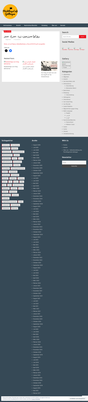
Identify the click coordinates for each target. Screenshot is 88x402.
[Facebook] (64, 49)
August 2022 (36, 267)
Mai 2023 (35, 244)
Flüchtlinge (6, 168)
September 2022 (38, 265)
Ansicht (18, 25)
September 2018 (38, 385)
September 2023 (38, 234)
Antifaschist (6, 148)
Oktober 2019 (37, 352)
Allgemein (8, 39)
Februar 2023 (37, 252)
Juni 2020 (36, 331)
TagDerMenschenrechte (9, 201)
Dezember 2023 (37, 226)
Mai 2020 (35, 334)
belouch (16, 155)
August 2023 (36, 237)
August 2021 (36, 298)
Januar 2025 (36, 193)
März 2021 (36, 308)
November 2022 (37, 260)
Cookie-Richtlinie (36, 399)
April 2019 (36, 367)
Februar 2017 (37, 393)
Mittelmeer (6, 188)
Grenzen (5, 178)
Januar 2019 (36, 375)
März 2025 (36, 188)
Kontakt (62, 25)
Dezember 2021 (37, 288)
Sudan (65, 126)
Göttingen (13, 178)
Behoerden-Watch (71, 88)
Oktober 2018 (37, 383)
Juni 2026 (36, 150)
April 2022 (36, 278)
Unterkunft (6, 205)
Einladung (44, 25)
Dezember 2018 (37, 377)
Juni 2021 (36, 303)
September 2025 (38, 173)
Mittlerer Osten (70, 124)
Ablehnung (6, 145)
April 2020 (36, 337)
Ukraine (65, 131)
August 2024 (36, 206)
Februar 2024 (37, 221)
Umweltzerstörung (68, 133)
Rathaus (5, 191)
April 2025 (36, 186)
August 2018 (36, 388)
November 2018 (37, 380)
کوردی (67, 117)
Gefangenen (66, 97)
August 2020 (36, 326)
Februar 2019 (37, 372)
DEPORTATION (7, 161)
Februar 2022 (37, 283)
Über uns (54, 25)
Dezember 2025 (37, 165)
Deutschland (69, 122)
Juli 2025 (35, 178)
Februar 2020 (37, 342)
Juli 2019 (35, 360)
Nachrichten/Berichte (30, 25)
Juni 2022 (36, 273)
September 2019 (38, 354)
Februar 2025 (37, 191)
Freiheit (5, 171)
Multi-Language (67, 111)
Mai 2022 (35, 275)
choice (14, 158)
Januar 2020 (36, 344)
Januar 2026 (36, 163)
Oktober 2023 (37, 232)
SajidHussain (6, 195)
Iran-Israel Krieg (67, 101)
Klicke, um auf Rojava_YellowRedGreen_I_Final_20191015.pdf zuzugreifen (24, 44)
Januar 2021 (36, 313)
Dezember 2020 (37, 316)
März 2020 (36, 339)
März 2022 (36, 280)
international (66, 99)
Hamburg (21, 178)
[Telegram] (82, 49)
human (5, 181)
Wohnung (14, 208)
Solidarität (6, 198)
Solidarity (15, 195)
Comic (21, 158)
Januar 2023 (36, 255)
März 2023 (36, 250)
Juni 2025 (36, 180)
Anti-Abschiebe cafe (69, 81)
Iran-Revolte (66, 104)
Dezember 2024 (37, 196)
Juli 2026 (35, 147)
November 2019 (37, 349)
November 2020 (37, 319)
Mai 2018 (35, 390)
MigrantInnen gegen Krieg (70, 108)
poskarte (13, 188)
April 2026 (36, 155)
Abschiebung (70, 85)
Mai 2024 (35, 214)
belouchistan (6, 158)
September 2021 (38, 296)
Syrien (65, 129)
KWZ (9, 185)
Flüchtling (17, 165)
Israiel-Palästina (67, 106)
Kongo (16, 181)
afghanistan (66, 74)
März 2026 (36, 157)
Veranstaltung (70, 95)
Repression (13, 191)
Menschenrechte (18, 185)
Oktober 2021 (37, 293)
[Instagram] (76, 49)
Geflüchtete (15, 175)
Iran (10, 181)
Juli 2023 (35, 239)
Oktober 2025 (37, 170)
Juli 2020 (35, 329)
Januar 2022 (36, 285)
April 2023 (36, 247)
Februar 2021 (37, 311)
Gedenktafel (13, 171)
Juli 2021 (35, 301)
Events (65, 145)
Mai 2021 (35, 306)
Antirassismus (7, 25)
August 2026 (36, 145)
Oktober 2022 (37, 262)
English (68, 113)
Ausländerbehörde (18, 152)
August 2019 (36, 357)
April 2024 (36, 216)
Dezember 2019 (37, 347)
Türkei (20, 201)
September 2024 (38, 203)
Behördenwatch (7, 155)
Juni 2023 (36, 242)
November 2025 (37, 168)
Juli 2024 (35, 209)
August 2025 (36, 175)
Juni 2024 (36, 211)
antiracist (14, 148)
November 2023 (37, 229)
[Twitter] (70, 49)
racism (21, 188)
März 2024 (36, 219)
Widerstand (6, 208)
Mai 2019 (35, 365)
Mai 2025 (35, 183)
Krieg (21, 181)
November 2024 (37, 198)
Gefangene (6, 175)
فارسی (68, 115)
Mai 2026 (35, 152)
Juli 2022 (35, 270)
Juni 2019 (36, 362)
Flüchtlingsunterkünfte (18, 168)
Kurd (4, 185)
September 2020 (38, 324)
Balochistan (66, 90)
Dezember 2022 (37, 257)
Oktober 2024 (37, 201)
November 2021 (37, 290)
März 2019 (36, 370)
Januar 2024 (36, 224)
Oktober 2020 (37, 321)
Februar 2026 (37, 160)
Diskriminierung (7, 165)
